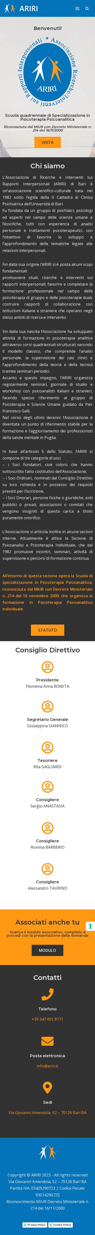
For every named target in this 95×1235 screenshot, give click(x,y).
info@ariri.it (47, 1066)
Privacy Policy (36, 1224)
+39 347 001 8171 (47, 1019)
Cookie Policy (62, 1224)
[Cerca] (87, 8)
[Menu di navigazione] (77, 8)
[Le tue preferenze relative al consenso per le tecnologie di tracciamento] (90, 926)
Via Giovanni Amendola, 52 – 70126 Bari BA (47, 1112)
